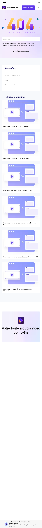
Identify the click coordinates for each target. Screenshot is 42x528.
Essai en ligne (28, 7)
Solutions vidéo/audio (12, 85)
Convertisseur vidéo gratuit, (26, 43)
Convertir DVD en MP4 (28, 45)
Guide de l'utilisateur (12, 76)
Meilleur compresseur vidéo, (11, 45)
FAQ (6, 80)
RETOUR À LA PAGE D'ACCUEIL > (21, 51)
